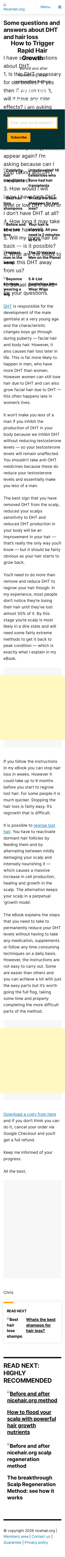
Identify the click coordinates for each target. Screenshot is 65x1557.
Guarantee (12, 1542)
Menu (45, 7)
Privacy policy (36, 1542)
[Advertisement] (32, 707)
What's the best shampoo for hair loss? (43, 203)
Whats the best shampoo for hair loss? (41, 1325)
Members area (15, 1536)
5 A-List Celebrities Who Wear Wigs (42, 284)
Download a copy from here (29, 1114)
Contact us (41, 1536)
